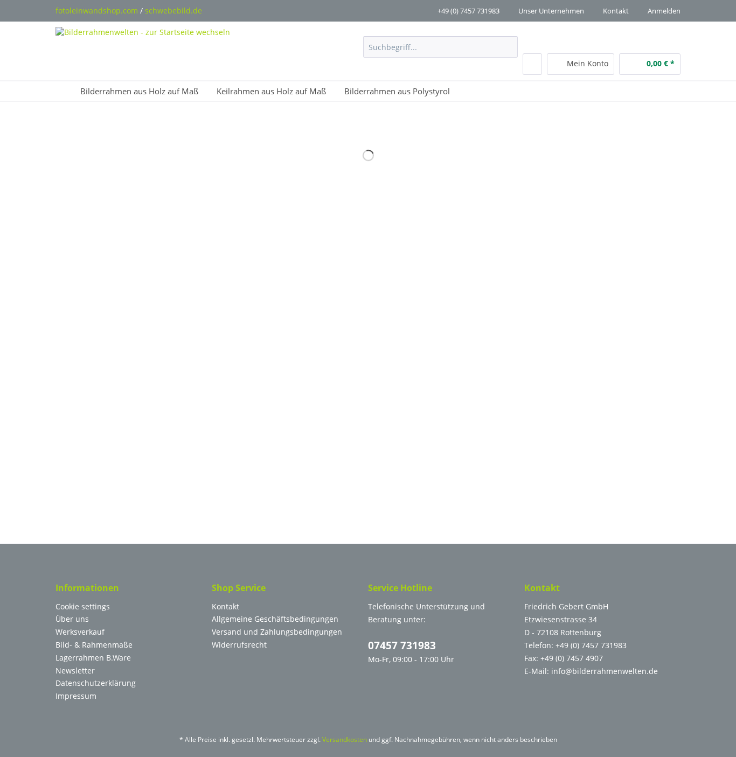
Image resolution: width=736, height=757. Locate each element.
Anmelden (664, 11)
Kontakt (616, 11)
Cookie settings (82, 606)
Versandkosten (344, 739)
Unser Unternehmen (551, 11)
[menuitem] (440, 52)
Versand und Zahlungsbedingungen (277, 632)
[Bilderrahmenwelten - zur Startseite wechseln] (142, 47)
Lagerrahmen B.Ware (93, 657)
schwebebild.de (173, 10)
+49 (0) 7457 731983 (468, 11)
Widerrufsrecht (239, 645)
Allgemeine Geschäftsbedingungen (275, 619)
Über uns (72, 619)
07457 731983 (402, 645)
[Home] (63, 91)
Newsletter (75, 670)
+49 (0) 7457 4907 (571, 658)
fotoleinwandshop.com (96, 10)
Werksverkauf (80, 632)
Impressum (75, 696)
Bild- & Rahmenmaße (94, 645)
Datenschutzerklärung (95, 683)
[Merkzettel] (532, 64)
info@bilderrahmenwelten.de (604, 671)
